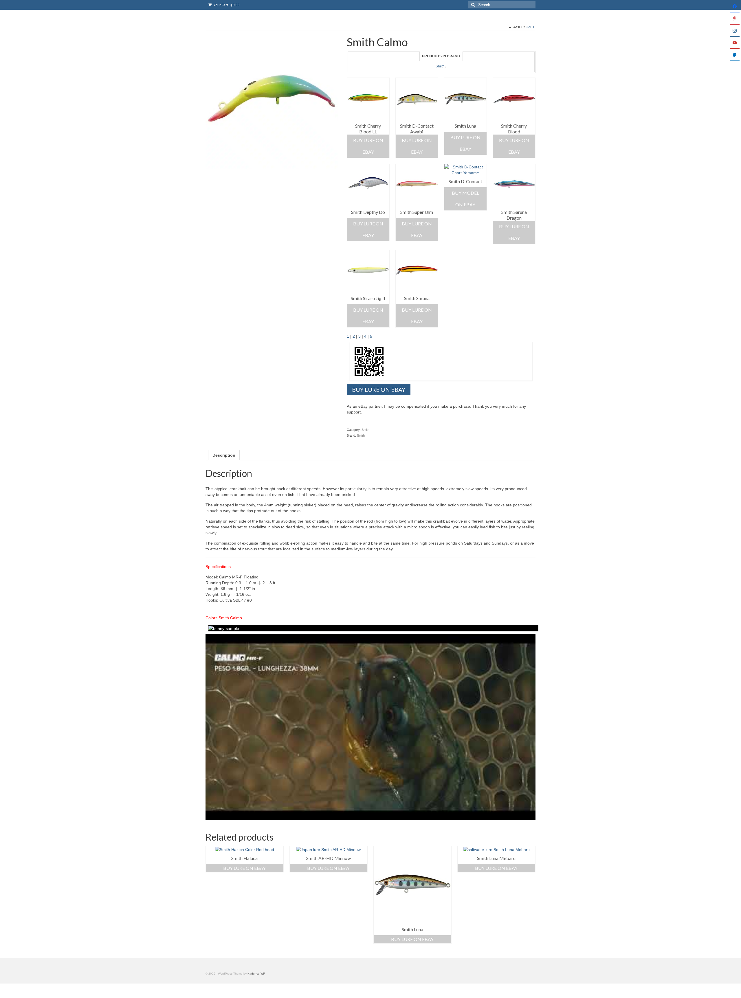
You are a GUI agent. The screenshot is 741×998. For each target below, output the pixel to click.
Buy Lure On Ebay (368, 146)
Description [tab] (223, 455)
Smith (530, 27)
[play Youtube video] (370, 727)
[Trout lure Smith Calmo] (272, 102)
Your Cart (226, 5)
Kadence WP (256, 973)
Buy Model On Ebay (465, 198)
